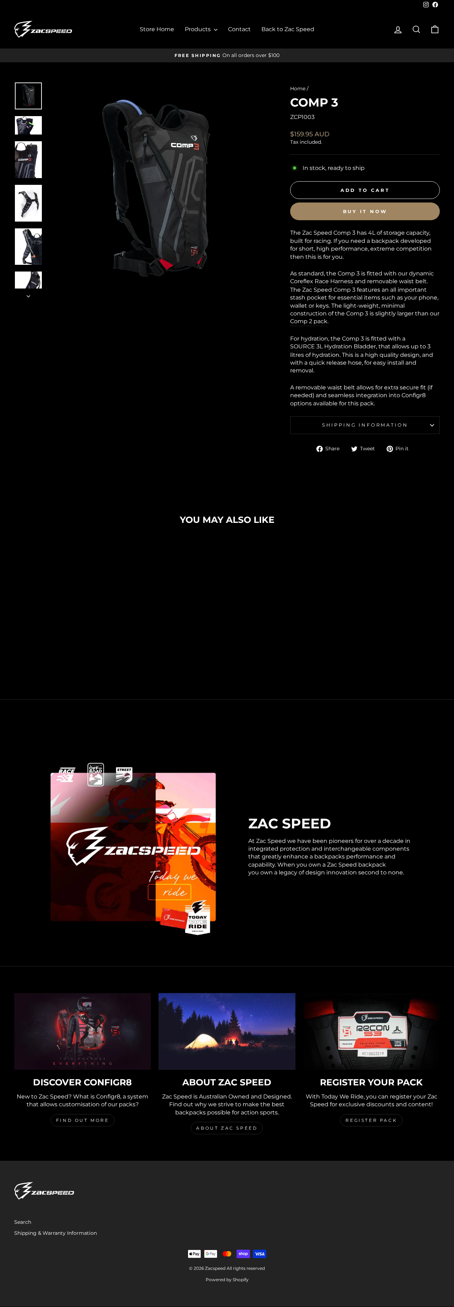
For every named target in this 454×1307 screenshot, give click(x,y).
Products (198, 29)
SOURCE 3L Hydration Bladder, (333, 346)
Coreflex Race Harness (321, 281)
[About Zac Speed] (227, 1031)
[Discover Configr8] (82, 1031)
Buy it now (365, 211)
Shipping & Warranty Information (55, 1233)
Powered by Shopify (227, 1279)
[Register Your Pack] (371, 1031)
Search (22, 1222)
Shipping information (365, 425)
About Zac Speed (227, 1128)
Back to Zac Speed (287, 29)
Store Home (157, 29)
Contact (239, 29)
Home (297, 88)
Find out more (82, 1120)
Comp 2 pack (308, 321)
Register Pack (371, 1120)
